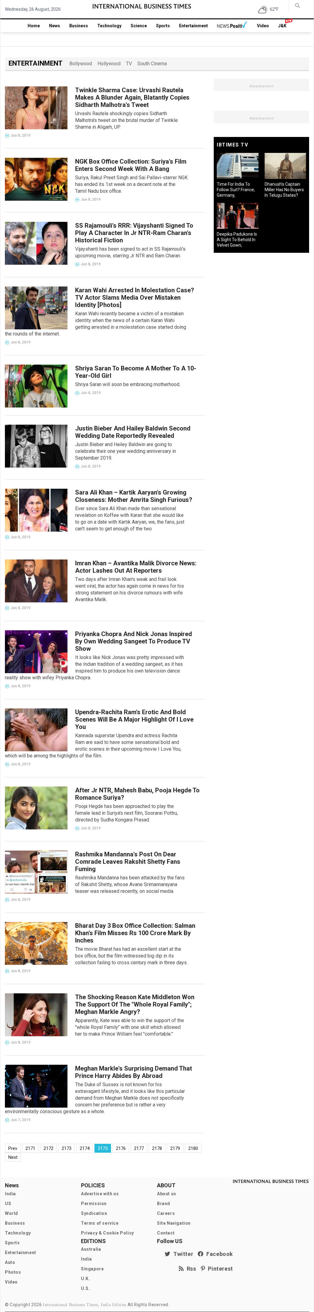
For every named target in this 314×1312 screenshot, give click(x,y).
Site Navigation (174, 1223)
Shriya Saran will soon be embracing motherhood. (127, 384)
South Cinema (152, 63)
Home (34, 25)
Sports (163, 25)
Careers (166, 1213)
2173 (66, 1148)
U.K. (85, 1278)
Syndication (94, 1213)
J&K (282, 25)
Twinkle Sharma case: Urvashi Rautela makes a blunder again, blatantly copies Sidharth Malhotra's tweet (132, 97)
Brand (163, 1203)
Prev (12, 1148)
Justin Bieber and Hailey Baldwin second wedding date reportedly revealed (132, 432)
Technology (109, 25)
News (54, 25)
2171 (30, 1148)
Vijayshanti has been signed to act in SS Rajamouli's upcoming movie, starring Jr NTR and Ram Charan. (130, 252)
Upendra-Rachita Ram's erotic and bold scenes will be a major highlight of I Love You (134, 719)
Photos (13, 1272)
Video (263, 25)
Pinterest (219, 1268)
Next (12, 1157)
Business (78, 25)
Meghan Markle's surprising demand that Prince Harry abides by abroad (133, 1072)
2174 (85, 1148)
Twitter (181, 1254)
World (11, 1213)
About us (166, 1193)
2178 (157, 1148)
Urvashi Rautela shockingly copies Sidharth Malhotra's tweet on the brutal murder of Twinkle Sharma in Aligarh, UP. (126, 120)
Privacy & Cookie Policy (107, 1232)
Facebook (218, 1254)
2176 (121, 1148)
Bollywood (80, 63)
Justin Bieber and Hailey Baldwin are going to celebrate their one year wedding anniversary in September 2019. (125, 451)
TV (129, 63)
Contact (165, 1232)
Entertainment (193, 25)
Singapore (92, 1268)
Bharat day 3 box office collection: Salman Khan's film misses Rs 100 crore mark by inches (135, 933)
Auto (10, 1262)
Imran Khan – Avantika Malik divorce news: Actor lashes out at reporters (136, 566)
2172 (48, 1148)
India (10, 1193)
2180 (193, 1148)
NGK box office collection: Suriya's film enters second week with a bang (130, 165)
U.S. (85, 1288)
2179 (175, 1148)
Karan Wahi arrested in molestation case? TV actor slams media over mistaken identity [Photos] (134, 297)
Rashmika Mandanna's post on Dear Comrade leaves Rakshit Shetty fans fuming (127, 862)
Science (139, 25)
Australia (91, 1249)
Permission (94, 1203)
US (8, 1203)
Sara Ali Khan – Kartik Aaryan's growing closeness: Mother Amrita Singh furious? (133, 496)
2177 (139, 1148)
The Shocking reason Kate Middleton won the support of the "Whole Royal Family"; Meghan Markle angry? (134, 1004)
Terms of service (100, 1223)
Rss (190, 1268)
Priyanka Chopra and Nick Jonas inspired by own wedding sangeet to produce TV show (133, 641)
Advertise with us (100, 1193)
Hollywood (109, 63)
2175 (103, 1148)
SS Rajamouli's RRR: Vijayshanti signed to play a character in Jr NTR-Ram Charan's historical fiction (134, 233)
